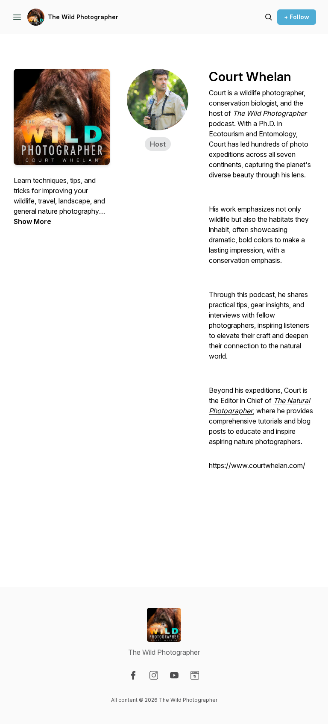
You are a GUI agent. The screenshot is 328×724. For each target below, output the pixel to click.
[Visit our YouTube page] (174, 675)
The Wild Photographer (83, 17)
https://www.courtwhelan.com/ (257, 465)
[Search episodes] (268, 17)
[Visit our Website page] (194, 675)
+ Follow (296, 17)
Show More (32, 221)
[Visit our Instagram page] (153, 675)
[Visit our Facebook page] (133, 675)
